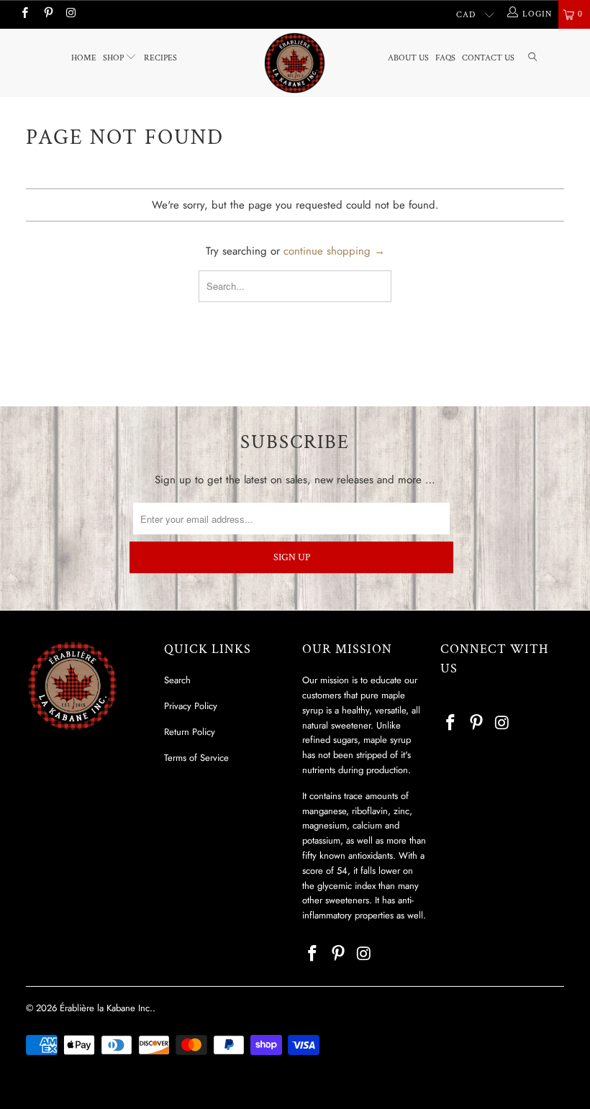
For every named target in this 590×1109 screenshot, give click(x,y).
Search (177, 680)
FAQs (445, 58)
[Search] (532, 58)
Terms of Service (196, 758)
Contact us (488, 58)
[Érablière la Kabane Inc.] (295, 63)
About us (408, 58)
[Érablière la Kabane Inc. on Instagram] (71, 14)
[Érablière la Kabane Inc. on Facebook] (24, 14)
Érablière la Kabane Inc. (106, 1008)
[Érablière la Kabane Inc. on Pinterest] (47, 14)
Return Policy (189, 732)
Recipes (160, 58)
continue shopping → (334, 251)
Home (83, 58)
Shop (114, 58)
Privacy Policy (190, 706)
